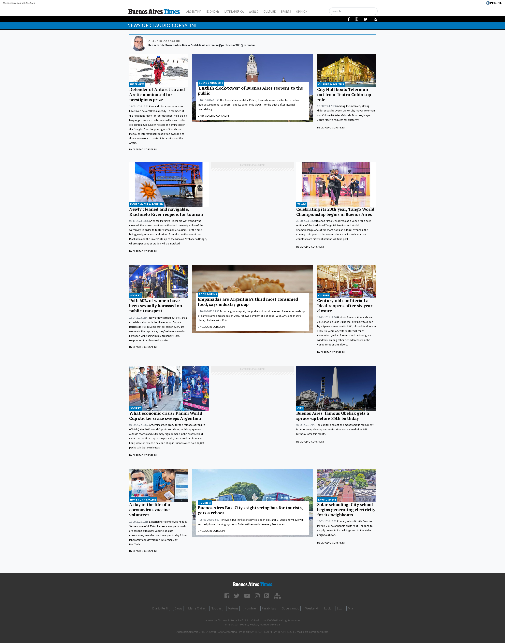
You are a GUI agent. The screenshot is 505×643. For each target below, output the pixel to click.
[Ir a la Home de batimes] (252, 583)
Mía (350, 608)
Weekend (311, 608)
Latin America (234, 11)
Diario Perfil (160, 608)
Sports (286, 11)
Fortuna (233, 608)
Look (327, 608)
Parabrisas (269, 608)
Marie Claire (196, 608)
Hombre (250, 608)
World (253, 11)
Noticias (216, 608)
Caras (178, 608)
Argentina (193, 11)
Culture (270, 11)
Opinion (301, 11)
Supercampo (290, 608)
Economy (212, 11)
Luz (339, 608)
